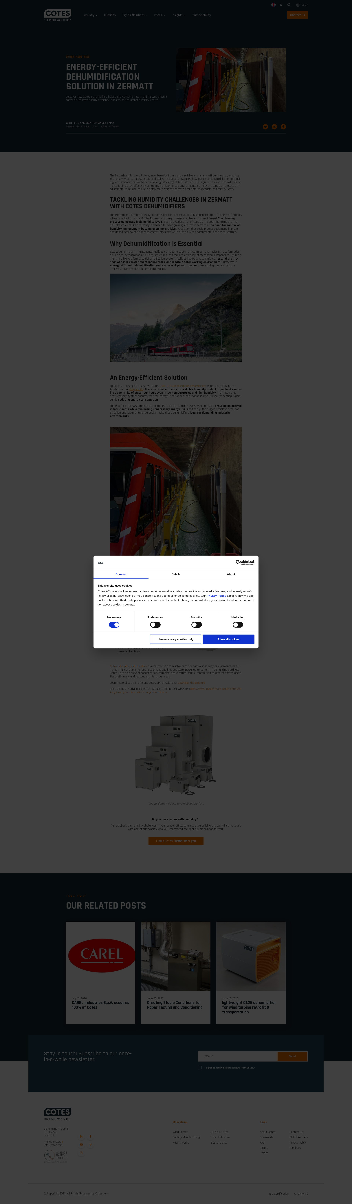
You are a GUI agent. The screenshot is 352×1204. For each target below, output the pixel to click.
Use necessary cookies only (175, 639)
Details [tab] (176, 574)
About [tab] (231, 574)
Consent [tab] (120, 574)
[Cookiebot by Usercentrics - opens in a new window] (238, 562)
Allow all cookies (228, 639)
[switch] (152, 623)
